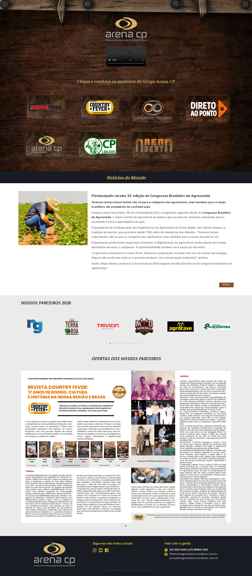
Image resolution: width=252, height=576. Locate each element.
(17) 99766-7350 (198, 550)
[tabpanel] (126, 430)
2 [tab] (126, 526)
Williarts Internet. (121, 571)
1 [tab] (122, 526)
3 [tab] (130, 526)
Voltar (226, 285)
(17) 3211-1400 (178, 550)
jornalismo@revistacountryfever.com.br (194, 558)
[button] (110, 343)
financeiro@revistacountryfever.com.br (193, 554)
